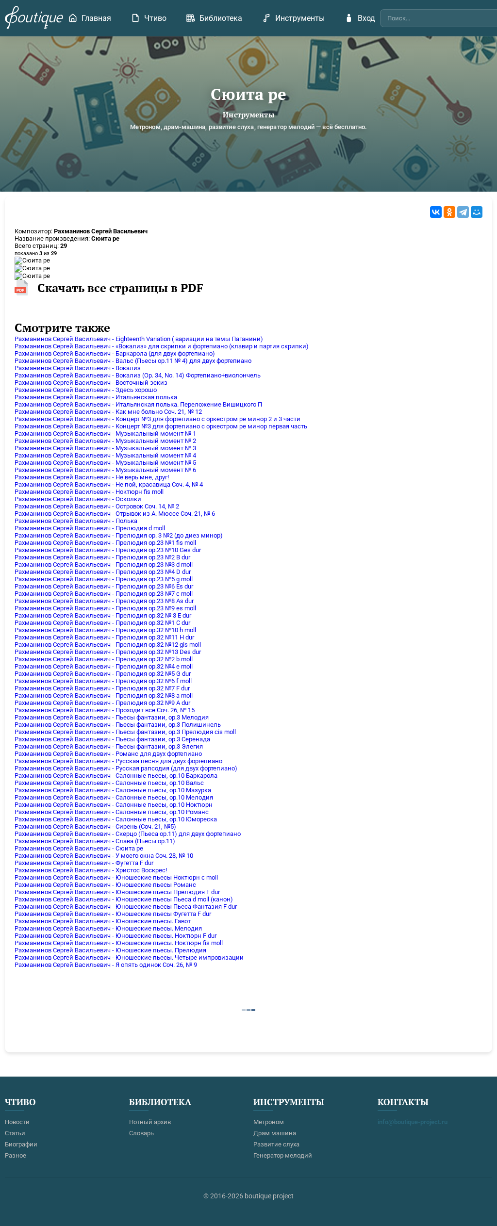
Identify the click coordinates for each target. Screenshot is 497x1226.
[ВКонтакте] (436, 212)
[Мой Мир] (476, 212)
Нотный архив (150, 1122)
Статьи (15, 1133)
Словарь (141, 1133)
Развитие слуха (276, 1144)
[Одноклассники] (449, 212)
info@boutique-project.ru (412, 1122)
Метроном (268, 1122)
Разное (15, 1155)
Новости (17, 1122)
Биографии (21, 1144)
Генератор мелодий (282, 1155)
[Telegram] (463, 212)
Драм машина (274, 1133)
